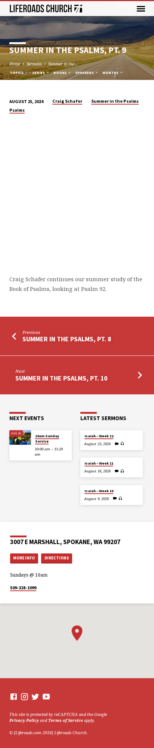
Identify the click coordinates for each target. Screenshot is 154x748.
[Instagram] (24, 696)
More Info (24, 558)
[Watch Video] (116, 443)
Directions (56, 558)
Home (15, 63)
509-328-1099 (23, 587)
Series (39, 72)
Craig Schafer (67, 101)
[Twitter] (35, 696)
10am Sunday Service (47, 439)
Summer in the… (62, 63)
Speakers (85, 72)
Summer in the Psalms (115, 101)
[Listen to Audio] (122, 443)
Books (60, 72)
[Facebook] (13, 696)
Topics (17, 72)
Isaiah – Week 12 (98, 436)
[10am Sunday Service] (20, 437)
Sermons (34, 63)
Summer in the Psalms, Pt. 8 (66, 339)
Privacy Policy (24, 720)
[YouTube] (46, 696)
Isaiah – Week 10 (98, 490)
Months (110, 72)
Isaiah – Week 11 (98, 463)
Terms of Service (65, 720)
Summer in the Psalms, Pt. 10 (61, 378)
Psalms (17, 110)
